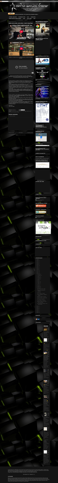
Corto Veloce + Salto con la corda (19, 111)
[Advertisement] (21, 124)
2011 (37, 309)
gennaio (38, 287)
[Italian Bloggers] (38, 217)
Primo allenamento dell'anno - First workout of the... (42, 304)
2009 (37, 312)
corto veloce (13, 111)
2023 (37, 263)
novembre (39, 275)
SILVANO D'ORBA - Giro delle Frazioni (42, 158)
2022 (37, 264)
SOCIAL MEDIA (29, 18)
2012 (37, 308)
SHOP (34, 18)
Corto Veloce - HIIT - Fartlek (41, 288)
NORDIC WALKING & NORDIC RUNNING (15, 18)
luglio (38, 280)
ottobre (38, 276)
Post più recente (11, 132)
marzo (38, 285)
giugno (38, 281)
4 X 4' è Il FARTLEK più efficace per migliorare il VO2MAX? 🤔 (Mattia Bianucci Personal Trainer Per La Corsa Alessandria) (46, 399)
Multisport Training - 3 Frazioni (41, 296)
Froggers (25, 111)
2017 (37, 270)
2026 (37, 259)
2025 (37, 260)
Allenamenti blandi (48, 329)
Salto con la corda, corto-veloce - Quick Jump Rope (42, 302)
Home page (21, 132)
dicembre (38, 274)
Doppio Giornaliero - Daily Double (42, 297)
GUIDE (24, 18)
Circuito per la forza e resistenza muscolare (46, 440)
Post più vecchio (30, 132)
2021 (37, 265)
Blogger (34, 474)
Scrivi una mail (38, 128)
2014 (37, 306)
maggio (38, 282)
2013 (37, 307)
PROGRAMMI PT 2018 (48, 371)
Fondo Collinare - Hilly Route (41, 300)
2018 (37, 269)
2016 (37, 271)
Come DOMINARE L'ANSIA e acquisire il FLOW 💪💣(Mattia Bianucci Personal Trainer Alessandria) (46, 383)
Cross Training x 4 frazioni (41, 293)
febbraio (38, 286)
